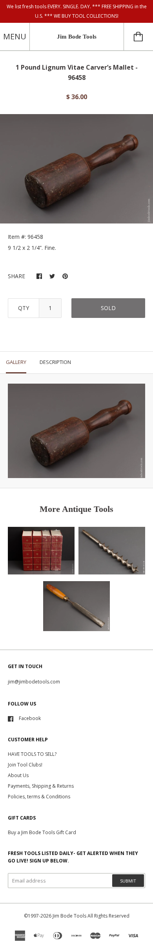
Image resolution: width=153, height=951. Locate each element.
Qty (23, 308)
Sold (108, 308)
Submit (128, 881)
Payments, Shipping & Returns (41, 786)
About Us (18, 775)
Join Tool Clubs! (25, 764)
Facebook (30, 718)
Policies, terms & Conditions (39, 796)
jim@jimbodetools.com (34, 681)
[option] (76, 169)
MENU (14, 36)
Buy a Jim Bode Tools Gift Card (42, 832)
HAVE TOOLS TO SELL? (32, 754)
